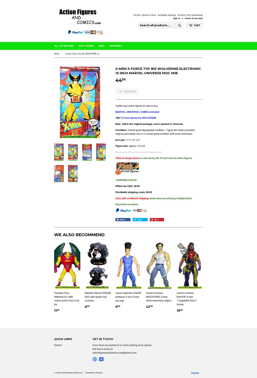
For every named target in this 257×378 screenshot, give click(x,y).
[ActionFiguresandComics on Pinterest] (95, 360)
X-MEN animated (150, 112)
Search (58, 345)
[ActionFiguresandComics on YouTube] (101, 360)
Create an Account (194, 18)
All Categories (64, 46)
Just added (86, 46)
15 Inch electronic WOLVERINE (138, 117)
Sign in (176, 18)
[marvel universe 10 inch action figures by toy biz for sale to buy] (127, 174)
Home (56, 53)
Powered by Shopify (94, 372)
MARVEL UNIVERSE (127, 112)
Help (101, 46)
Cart (196, 25)
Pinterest (115, 46)
